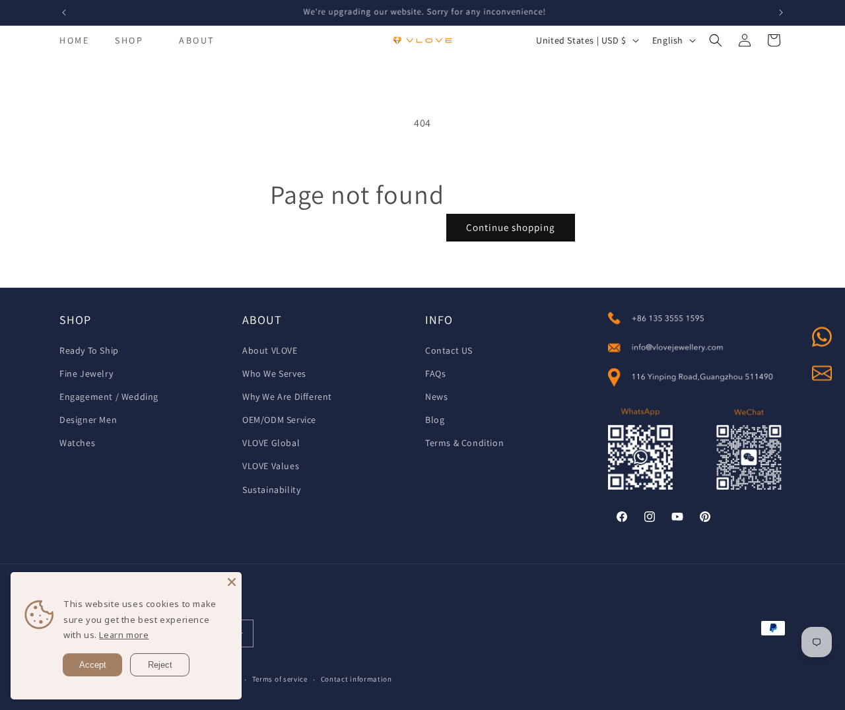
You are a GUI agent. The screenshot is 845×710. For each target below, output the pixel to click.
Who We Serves (274, 373)
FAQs (435, 373)
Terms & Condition (464, 443)
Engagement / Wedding (108, 397)
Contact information (356, 679)
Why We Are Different (287, 397)
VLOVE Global (271, 443)
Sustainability (271, 490)
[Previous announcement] (64, 12)
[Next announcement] (780, 12)
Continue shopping (510, 227)
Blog (434, 420)
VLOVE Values (270, 466)
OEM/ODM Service (279, 420)
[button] (129, 40)
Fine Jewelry (86, 373)
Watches (77, 443)
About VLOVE (270, 350)
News (436, 397)
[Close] (231, 582)
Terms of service (280, 679)
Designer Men (88, 420)
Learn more (124, 635)
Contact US (449, 350)
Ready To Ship (89, 350)
